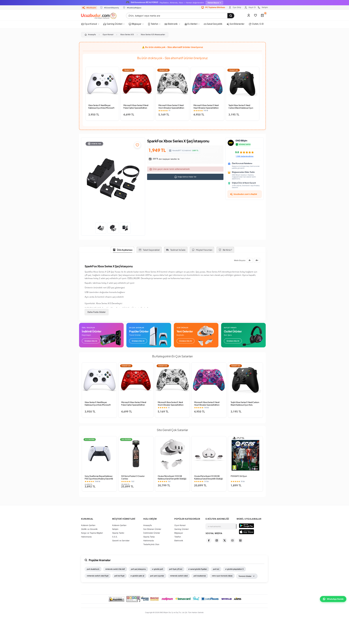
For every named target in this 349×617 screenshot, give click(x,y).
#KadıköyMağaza (134, 8)
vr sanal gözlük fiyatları (197, 569)
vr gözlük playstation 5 (234, 569)
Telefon (154, 23)
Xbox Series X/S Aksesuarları (153, 34)
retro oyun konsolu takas (222, 576)
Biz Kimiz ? (227, 249)
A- (250, 260)
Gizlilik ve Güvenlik (89, 529)
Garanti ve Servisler (121, 540)
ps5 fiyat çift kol (175, 569)
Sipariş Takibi (118, 533)
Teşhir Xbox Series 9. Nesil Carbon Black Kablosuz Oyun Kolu (240, 108)
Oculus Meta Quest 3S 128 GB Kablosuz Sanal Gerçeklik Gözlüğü (208, 477)
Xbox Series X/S (127, 34)
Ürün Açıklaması (124, 249)
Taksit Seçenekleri (151, 249)
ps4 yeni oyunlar (157, 576)
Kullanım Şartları (88, 525)
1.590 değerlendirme (244, 156)
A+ (257, 260)
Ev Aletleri (192, 23)
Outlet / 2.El (257, 23)
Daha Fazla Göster (97, 312)
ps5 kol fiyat (119, 576)
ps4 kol (216, 569)
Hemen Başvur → (214, 3)
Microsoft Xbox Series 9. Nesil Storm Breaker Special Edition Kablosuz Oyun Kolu (171, 108)
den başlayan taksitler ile (166, 159)
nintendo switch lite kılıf (115, 569)
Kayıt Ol (252, 7)
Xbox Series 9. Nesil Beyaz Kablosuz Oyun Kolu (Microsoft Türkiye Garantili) (101, 108)
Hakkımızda (86, 537)
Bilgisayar (136, 23)
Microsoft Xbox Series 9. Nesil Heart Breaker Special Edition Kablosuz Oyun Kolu (206, 108)
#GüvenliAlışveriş (111, 8)
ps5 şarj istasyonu (138, 569)
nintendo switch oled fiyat (97, 576)
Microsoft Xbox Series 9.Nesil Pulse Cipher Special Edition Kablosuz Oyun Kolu (135, 108)
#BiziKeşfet (91, 8)
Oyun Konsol (90, 23)
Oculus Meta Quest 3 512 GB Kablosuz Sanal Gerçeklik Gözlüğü (172, 477)
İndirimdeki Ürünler (151, 533)
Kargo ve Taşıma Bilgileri (92, 533)
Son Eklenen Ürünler (152, 529)
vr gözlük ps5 (157, 569)
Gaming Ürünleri (114, 23)
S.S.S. (115, 537)
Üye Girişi (236, 7)
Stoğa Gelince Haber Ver (186, 177)
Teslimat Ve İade (177, 249)
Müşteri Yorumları (204, 249)
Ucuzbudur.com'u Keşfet (245, 194)
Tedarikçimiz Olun (151, 544)
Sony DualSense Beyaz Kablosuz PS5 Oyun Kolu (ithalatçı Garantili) (99, 477)
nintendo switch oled (179, 576)
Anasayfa (92, 34)
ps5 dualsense (200, 576)
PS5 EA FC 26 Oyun (239, 476)
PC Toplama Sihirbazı (215, 7)
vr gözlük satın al (137, 576)
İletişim (264, 7)
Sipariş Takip (149, 537)
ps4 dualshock (93, 569)
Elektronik (172, 23)
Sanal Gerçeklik (214, 23)
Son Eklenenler (236, 23)
